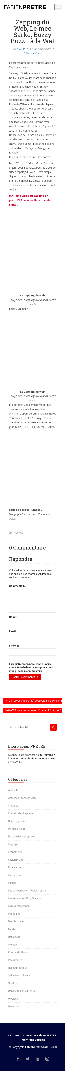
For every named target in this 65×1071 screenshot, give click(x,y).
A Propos (13, 1035)
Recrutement (15, 960)
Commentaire (17, 586)
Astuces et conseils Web (22, 798)
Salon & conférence (19, 975)
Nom (13, 617)
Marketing (14, 913)
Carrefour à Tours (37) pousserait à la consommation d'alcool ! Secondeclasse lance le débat (35, 700)
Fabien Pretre (15, 859)
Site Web (14, 645)
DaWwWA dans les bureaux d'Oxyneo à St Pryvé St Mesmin (33, 710)
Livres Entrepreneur (19, 906)
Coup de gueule (17, 821)
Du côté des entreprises (21, 836)
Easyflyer (13, 844)
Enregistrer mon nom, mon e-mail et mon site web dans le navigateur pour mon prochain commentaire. (31, 667)
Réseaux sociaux (17, 967)
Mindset (12, 929)
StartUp (12, 983)
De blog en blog (16, 828)
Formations (14, 875)
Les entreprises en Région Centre (27, 890)
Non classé (14, 936)
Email (13, 631)
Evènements (15, 852)
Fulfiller (12, 882)
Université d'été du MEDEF (23, 990)
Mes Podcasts (16, 921)
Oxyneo (12, 944)
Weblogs (18, 532)
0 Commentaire (32, 53)
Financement (15, 867)
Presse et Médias (18, 952)
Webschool (14, 1006)
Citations (13, 805)
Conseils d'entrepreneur (21, 813)
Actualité (13, 790)
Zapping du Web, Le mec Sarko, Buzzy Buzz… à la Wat (33, 31)
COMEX (21, 48)
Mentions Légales (33, 1039)
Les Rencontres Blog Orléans (24, 898)
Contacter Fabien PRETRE (39, 1035)
